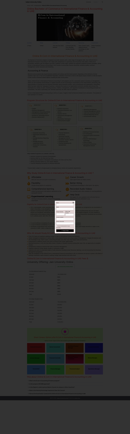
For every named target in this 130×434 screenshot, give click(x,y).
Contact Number (59, 211)
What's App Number (67, 212)
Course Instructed (60, 221)
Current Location (59, 217)
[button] (73, 202)
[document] (65, 217)
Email (57, 207)
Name (57, 202)
